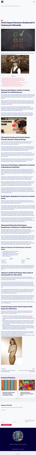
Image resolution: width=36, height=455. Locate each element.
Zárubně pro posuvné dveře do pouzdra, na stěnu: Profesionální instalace (8, 394)
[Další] (33, 389)
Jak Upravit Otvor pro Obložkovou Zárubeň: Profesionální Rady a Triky (8, 370)
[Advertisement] (18, 13)
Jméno (2, 421)
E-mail (14, 421)
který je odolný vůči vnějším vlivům (13, 101)
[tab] (17, 398)
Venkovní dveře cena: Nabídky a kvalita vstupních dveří (26, 394)
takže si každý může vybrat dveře (19, 155)
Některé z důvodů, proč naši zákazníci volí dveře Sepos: (12, 83)
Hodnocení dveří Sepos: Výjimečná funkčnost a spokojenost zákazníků (13, 80)
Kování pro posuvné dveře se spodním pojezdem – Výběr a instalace (27, 370)
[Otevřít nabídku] (34, 2)
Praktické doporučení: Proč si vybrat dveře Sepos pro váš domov (12, 86)
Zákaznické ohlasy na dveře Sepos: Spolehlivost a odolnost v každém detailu (14, 82)
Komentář (3, 410)
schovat (15, 76)
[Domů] (1, 6)
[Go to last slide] (2, 389)
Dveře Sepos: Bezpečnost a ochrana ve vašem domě (10, 81)
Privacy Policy (21, 449)
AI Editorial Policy (18, 453)
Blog (2, 20)
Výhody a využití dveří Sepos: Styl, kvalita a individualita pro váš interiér (13, 84)
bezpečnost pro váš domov (28, 331)
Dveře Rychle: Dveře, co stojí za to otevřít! (18, 444)
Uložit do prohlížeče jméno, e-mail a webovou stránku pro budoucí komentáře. (30, 421)
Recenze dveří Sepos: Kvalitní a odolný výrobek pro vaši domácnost (12, 78)
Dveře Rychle (3, 27)
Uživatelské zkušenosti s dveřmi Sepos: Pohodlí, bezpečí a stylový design (13, 79)
